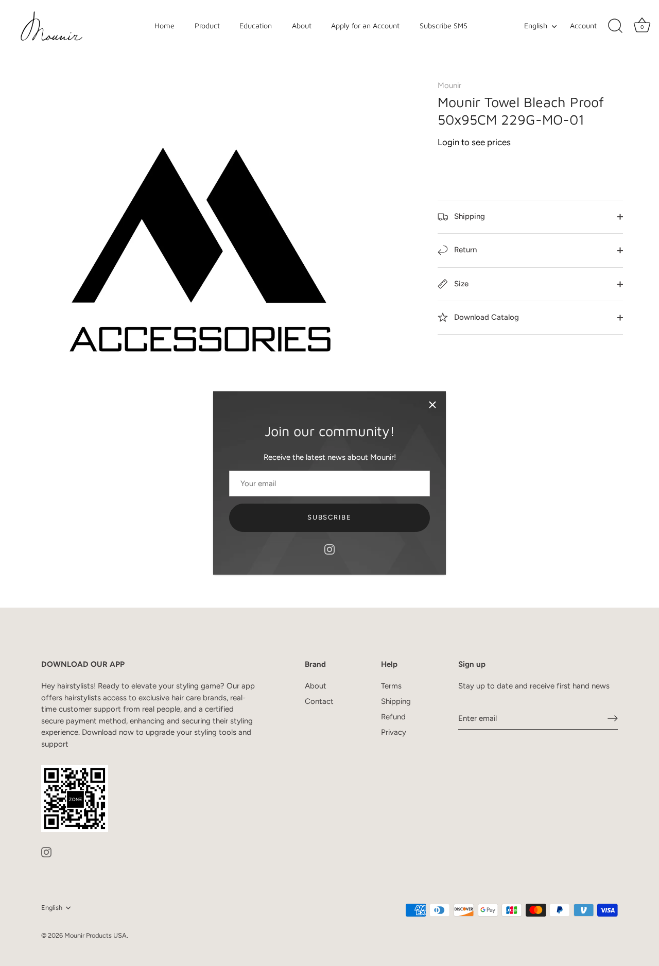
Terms (391, 686)
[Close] (432, 404)
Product (207, 25)
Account (583, 25)
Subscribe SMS (443, 25)
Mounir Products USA (95, 935)
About (301, 25)
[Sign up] (613, 718)
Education (255, 25)
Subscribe (329, 517)
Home (164, 25)
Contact (319, 701)
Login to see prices (474, 142)
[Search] (615, 26)
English (535, 25)
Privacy (393, 732)
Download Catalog (485, 317)
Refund (393, 716)
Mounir (449, 85)
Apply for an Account (365, 25)
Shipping (468, 216)
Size (460, 283)
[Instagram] (329, 549)
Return (464, 249)
